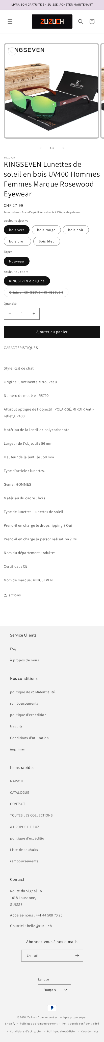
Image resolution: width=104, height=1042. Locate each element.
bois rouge (46, 230)
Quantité (10, 303)
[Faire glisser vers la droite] (63, 148)
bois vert (16, 230)
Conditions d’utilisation (26, 1031)
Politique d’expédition (61, 1031)
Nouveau (16, 261)
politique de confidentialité (32, 692)
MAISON (16, 781)
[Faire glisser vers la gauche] (40, 148)
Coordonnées (90, 1031)
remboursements (24, 703)
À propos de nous (24, 660)
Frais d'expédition (32, 212)
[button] (10, 21)
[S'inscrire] (77, 956)
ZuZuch (32, 1017)
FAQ (13, 648)
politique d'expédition (28, 714)
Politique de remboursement (39, 1023)
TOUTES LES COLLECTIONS (31, 815)
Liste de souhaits (24, 849)
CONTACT (17, 804)
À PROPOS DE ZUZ (24, 827)
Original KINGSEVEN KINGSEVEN (38, 293)
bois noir (76, 230)
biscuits (16, 726)
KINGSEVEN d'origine (27, 281)
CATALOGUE (19, 792)
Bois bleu (47, 241)
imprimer (17, 749)
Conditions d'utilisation (29, 737)
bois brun (17, 241)
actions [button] (15, 595)
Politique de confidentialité (80, 1023)
